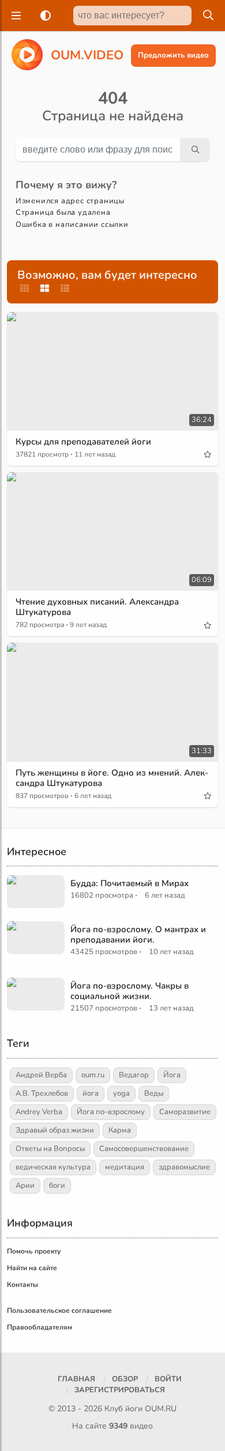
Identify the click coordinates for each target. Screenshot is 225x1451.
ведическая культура (53, 1167)
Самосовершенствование (144, 1149)
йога (90, 1093)
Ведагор (134, 1075)
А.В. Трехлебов (42, 1093)
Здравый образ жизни (55, 1130)
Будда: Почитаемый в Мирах (129, 883)
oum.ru (92, 1075)
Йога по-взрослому (111, 1112)
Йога (172, 1075)
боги (57, 1185)
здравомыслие (184, 1167)
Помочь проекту (34, 1251)
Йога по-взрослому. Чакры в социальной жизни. (129, 991)
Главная (76, 1379)
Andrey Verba (39, 1112)
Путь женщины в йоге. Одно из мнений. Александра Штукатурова (112, 778)
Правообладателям (39, 1327)
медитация (124, 1167)
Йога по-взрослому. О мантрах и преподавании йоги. (138, 934)
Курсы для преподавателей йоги (83, 441)
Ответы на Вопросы (50, 1149)
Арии (25, 1185)
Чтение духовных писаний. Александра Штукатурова (97, 607)
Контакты (22, 1284)
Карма (119, 1130)
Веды (153, 1093)
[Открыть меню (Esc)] (14, 15)
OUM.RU (161, 1408)
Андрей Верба (41, 1075)
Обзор (125, 1379)
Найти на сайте (32, 1268)
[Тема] (43, 15)
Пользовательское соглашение (59, 1310)
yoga (121, 1093)
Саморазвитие (185, 1112)
